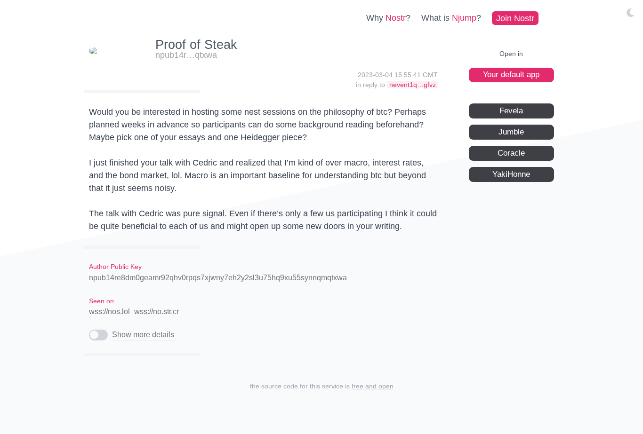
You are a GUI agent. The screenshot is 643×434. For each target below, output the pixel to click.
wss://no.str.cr (156, 312)
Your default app (511, 74)
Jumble (511, 131)
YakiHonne (511, 173)
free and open (373, 386)
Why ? (388, 18)
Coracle (511, 152)
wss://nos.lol (109, 312)
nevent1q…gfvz (412, 84)
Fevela (511, 110)
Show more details (143, 335)
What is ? (451, 18)
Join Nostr (515, 18)
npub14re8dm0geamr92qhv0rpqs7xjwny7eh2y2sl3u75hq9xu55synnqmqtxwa (218, 278)
